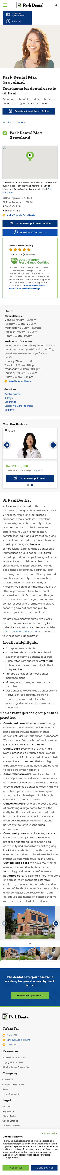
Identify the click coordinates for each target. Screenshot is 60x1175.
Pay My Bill (11, 1035)
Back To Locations (14, 122)
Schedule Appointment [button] (30, 995)
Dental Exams (12, 394)
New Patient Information (14, 1057)
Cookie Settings (10, 1121)
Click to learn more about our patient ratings (27, 287)
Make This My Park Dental (21, 215)
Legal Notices (9, 1111)
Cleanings (10, 402)
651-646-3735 (13, 206)
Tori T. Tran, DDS (17, 466)
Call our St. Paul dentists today (21, 631)
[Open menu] (5, 5)
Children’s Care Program (18, 405)
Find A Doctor (13, 1044)
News (5, 1089)
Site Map (6, 1106)
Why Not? (37, 470)
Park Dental (16, 1016)
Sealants (9, 409)
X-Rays (8, 398)
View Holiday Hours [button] (19, 381)
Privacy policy (50, 1133)
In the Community (11, 1094)
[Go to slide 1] (28, 485)
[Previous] (7, 445)
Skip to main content (21, 2)
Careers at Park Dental (13, 1084)
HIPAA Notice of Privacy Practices (18, 1067)
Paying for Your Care (12, 1062)
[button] (17, 14)
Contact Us (8, 1079)
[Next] (53, 445)
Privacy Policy (9, 1116)
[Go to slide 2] (32, 485)
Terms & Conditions (12, 1125)
